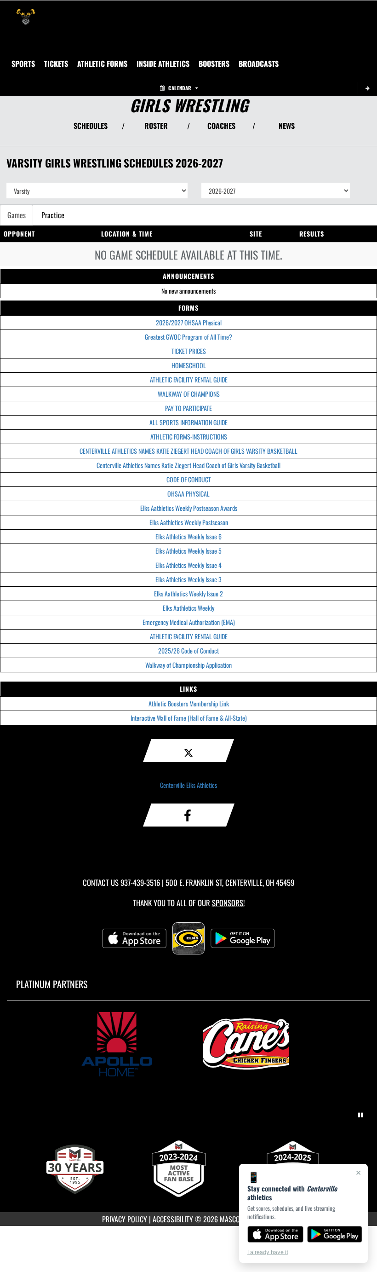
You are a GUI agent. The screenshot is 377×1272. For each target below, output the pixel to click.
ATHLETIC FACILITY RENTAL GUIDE (189, 379)
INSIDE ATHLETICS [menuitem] (163, 63)
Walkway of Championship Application (188, 665)
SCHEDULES (91, 125)
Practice (52, 214)
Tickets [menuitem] (56, 63)
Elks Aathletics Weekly (188, 608)
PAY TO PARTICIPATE (188, 408)
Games (16, 214)
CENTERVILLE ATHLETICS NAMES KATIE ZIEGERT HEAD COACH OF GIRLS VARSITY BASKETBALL (188, 451)
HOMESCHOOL (188, 365)
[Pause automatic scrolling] (360, 1115)
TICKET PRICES (188, 351)
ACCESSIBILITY (173, 1219)
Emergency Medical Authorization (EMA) (189, 622)
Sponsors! (228, 902)
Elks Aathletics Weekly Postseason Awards (188, 508)
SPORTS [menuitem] (23, 63)
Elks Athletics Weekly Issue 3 (188, 579)
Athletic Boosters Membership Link (189, 703)
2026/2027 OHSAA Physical (189, 322)
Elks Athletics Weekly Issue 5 (188, 550)
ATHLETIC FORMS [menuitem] (102, 63)
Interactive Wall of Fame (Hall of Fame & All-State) (189, 718)
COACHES (221, 125)
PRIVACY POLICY (124, 1219)
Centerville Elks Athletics (188, 785)
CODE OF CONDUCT (188, 479)
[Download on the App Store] (275, 1234)
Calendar (179, 88)
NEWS (287, 125)
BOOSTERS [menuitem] (214, 63)
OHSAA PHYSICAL (188, 493)
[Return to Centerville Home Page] (26, 11)
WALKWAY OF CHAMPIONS (189, 394)
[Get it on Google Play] (335, 1234)
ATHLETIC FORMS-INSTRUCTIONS (188, 436)
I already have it (267, 1252)
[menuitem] (258, 63)
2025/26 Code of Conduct (188, 650)
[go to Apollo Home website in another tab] (123, 1044)
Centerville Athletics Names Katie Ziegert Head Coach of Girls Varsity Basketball (188, 465)
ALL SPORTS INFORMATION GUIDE (188, 422)
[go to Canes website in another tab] (253, 1044)
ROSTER (156, 125)
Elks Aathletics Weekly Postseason (188, 522)
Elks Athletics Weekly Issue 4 (188, 565)
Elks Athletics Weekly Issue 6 (188, 536)
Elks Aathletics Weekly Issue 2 (188, 593)
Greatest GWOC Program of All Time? (188, 336)
